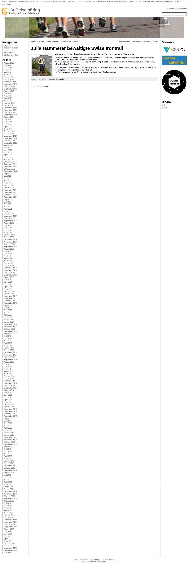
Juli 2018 (7, 280)
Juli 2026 (7, 65)
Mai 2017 (7, 313)
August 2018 (9, 277)
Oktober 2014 (9, 385)
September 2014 (10, 388)
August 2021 (9, 199)
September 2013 (10, 416)
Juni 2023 (8, 150)
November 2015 (10, 355)
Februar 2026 (9, 77)
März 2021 (8, 211)
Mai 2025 (7, 96)
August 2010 (9, 501)
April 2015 (8, 371)
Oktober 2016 (9, 329)
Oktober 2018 (9, 272)
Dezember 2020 (10, 216)
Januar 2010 (9, 517)
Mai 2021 (7, 207)
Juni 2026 (8, 68)
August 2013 (9, 418)
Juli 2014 (7, 393)
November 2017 (10, 298)
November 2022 (10, 167)
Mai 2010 (7, 508)
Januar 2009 (9, 546)
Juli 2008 (7, 553)
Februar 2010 (9, 515)
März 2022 (8, 183)
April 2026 (8, 72)
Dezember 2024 (10, 108)
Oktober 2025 (9, 86)
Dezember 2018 (10, 268)
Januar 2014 (9, 407)
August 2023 (9, 145)
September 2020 (10, 221)
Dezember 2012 (10, 437)
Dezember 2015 (10, 353)
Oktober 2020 (9, 218)
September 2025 (10, 89)
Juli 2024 (7, 119)
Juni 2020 (8, 228)
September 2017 (10, 303)
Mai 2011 (7, 480)
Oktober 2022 (9, 169)
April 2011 (8, 482)
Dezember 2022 (10, 164)
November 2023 (10, 138)
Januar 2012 (9, 463)
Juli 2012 (7, 449)
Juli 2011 (7, 475)
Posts (171, 9)
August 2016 (9, 334)
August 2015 (9, 362)
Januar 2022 (9, 188)
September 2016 (10, 331)
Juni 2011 (8, 477)
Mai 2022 (7, 181)
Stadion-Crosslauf (11, 55)
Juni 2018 (8, 282)
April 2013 (8, 428)
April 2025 (8, 98)
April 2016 (8, 343)
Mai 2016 (7, 341)
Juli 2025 (7, 94)
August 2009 (9, 529)
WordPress (94, 562)
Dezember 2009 (10, 520)
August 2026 (9, 63)
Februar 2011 (9, 487)
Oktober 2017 (9, 301)
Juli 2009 (7, 531)
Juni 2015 (8, 367)
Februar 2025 (9, 103)
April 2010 (8, 510)
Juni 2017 (8, 310)
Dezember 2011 (10, 466)
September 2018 (10, 275)
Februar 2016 (9, 348)
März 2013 (8, 430)
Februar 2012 (9, 461)
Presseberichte (10, 53)
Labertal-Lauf (9, 50)
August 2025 (9, 91)
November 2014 (10, 383)
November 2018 (10, 270)
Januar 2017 (9, 322)
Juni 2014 (8, 395)
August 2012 (9, 447)
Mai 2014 (7, 397)
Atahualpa (104, 562)
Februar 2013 (9, 433)
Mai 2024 (7, 124)
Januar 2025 (9, 105)
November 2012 (10, 440)
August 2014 (9, 390)
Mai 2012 (7, 454)
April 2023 (8, 155)
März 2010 (8, 513)
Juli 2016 (7, 336)
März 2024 (8, 129)
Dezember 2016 (10, 324)
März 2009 (8, 541)
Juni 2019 (8, 254)
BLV (165, 105)
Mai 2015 (7, 369)
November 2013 (10, 411)
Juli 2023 (7, 148)
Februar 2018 (9, 291)
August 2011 (9, 473)
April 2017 (8, 315)
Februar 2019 (9, 263)
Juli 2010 (7, 503)
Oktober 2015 (9, 357)
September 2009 (10, 527)
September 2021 (10, 197)
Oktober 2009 (9, 524)
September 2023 (10, 143)
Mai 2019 (7, 256)
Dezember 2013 (10, 409)
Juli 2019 (7, 251)
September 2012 (10, 444)
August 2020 (9, 223)
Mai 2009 (7, 536)
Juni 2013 (8, 423)
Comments (182, 9)
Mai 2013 (7, 426)
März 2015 (8, 374)
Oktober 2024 (9, 112)
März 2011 (8, 484)
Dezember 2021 (10, 190)
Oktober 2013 (9, 414)
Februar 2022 (9, 185)
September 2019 (10, 247)
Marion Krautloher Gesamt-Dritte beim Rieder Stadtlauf (55, 41)
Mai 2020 (7, 230)
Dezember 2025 (10, 82)
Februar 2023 (9, 159)
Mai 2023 (7, 152)
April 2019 (8, 258)
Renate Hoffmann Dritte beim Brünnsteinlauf (138, 41)
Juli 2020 (7, 225)
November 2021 (10, 192)
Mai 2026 (7, 70)
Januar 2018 (9, 294)
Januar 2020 (9, 237)
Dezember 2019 (10, 240)
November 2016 (10, 327)
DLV (165, 108)
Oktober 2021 (9, 195)
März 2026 (8, 75)
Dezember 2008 (10, 548)
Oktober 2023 (9, 141)
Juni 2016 (8, 338)
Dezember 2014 (10, 381)
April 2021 (8, 209)
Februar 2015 (9, 376)
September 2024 (10, 115)
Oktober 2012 (9, 442)
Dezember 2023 (10, 136)
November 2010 (10, 494)
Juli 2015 (7, 364)
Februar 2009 (9, 543)
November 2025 (10, 84)
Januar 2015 (9, 378)
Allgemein (8, 45)
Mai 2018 (7, 284)
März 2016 (8, 345)
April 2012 (8, 456)
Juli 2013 (7, 421)
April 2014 (8, 400)
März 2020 (8, 232)
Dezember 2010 (10, 491)
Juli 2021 (7, 202)
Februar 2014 (9, 404)
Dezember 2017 (10, 296)
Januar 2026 (9, 79)
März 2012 (8, 458)
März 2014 (8, 402)
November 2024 (10, 110)
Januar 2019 (9, 265)
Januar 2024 (9, 134)
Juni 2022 (8, 178)
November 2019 (10, 242)
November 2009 (10, 522)
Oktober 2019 (9, 244)
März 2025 (8, 101)
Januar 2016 (9, 350)
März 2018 (8, 289)
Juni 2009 (8, 534)
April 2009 (8, 539)
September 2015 (10, 360)
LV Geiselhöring (24, 9)
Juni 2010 (8, 506)
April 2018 (8, 287)
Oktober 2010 (9, 496)
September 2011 (10, 470)
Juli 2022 (7, 176)
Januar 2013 (9, 435)
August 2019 (9, 249)
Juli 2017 (7, 308)
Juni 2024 (8, 122)
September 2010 (10, 499)
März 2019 (8, 261)
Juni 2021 (8, 204)
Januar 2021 (9, 214)
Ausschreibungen (11, 48)
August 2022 (9, 174)
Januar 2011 (9, 489)
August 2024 (9, 117)
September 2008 (10, 550)
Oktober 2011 (9, 468)
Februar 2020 (9, 235)
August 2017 (9, 305)
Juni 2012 (8, 451)
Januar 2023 (9, 162)
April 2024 (8, 126)
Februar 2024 (9, 131)
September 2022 (10, 171)
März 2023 (8, 157)
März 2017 (8, 317)
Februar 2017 (9, 320)
